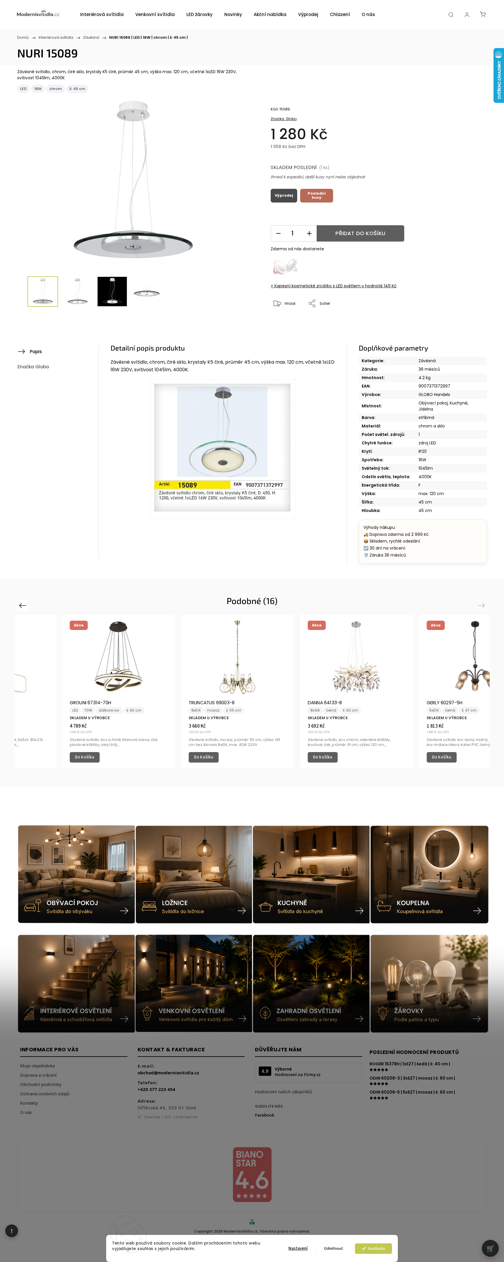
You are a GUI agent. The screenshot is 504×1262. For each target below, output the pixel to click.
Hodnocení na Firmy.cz (298, 1074)
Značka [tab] (33, 367)
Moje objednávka (37, 1066)
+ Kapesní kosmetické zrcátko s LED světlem (334, 286)
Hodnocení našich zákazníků (283, 1091)
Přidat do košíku (360, 233)
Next (482, 605)
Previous (23, 605)
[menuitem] (102, 14)
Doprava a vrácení (38, 1075)
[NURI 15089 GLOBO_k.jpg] (223, 449)
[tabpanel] (74, 691)
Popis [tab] (36, 351)
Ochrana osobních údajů (44, 1093)
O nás (26, 1112)
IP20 (423, 451)
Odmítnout (333, 1248)
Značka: (284, 118)
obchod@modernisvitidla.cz (168, 1073)
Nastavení (298, 1248)
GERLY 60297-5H (400, 702)
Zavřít (458, 323)
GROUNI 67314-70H (45, 702)
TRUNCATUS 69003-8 (167, 702)
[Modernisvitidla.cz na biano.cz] (252, 1176)
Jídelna (426, 409)
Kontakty (29, 1103)
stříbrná (426, 417)
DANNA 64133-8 (280, 702)
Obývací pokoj (433, 403)
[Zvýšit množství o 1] (309, 233)
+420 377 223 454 (156, 1089)
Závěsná (427, 361)
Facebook (264, 1115)
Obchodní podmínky (41, 1084)
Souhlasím (376, 1248)
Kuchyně (459, 403)
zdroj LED (427, 443)
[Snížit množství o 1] (278, 233)
